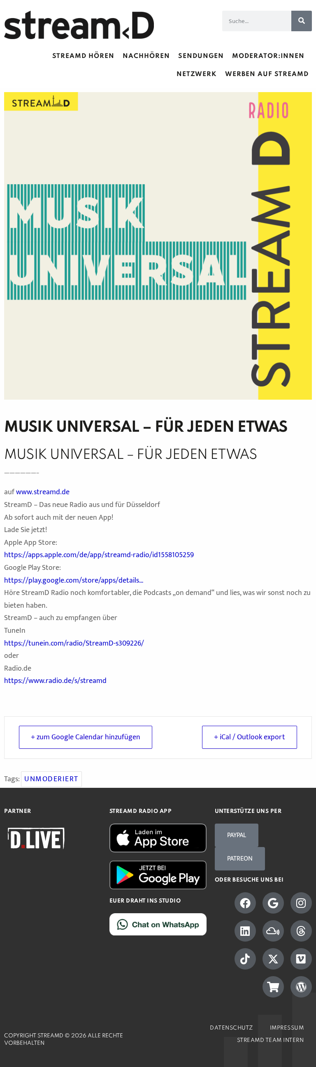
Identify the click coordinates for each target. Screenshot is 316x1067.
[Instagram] (301, 903)
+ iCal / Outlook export (249, 737)
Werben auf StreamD (267, 74)
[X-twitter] (273, 959)
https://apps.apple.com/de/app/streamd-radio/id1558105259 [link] (99, 555)
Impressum (287, 1028)
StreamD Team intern (270, 1040)
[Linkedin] (245, 931)
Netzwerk (197, 74)
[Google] (273, 903)
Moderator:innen (268, 56)
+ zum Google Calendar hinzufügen (85, 737)
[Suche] (301, 21)
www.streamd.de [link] (43, 492)
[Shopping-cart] (273, 987)
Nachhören (146, 56)
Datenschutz (231, 1028)
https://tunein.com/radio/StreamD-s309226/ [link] (74, 643)
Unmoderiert (51, 779)
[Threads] (301, 931)
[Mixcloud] (273, 931)
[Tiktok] (245, 959)
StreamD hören (83, 56)
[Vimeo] (301, 959)
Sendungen (201, 56)
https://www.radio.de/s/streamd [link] (55, 681)
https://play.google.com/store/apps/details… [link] (74, 580)
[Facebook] (245, 903)
